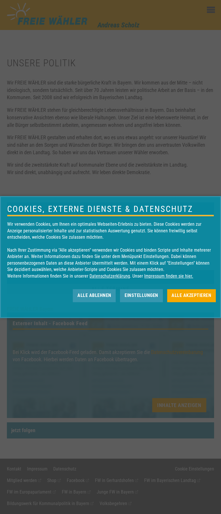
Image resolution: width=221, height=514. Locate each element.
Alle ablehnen (94, 295)
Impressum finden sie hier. (168, 276)
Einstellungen (141, 295)
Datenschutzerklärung (109, 276)
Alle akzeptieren (191, 295)
